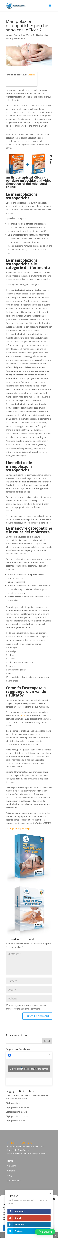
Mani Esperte (14, 35)
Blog (9, 1175)
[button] (53, 1199)
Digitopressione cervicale (17, 1116)
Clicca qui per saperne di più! (18, 828)
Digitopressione (13, 1103)
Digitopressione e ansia (16, 1111)
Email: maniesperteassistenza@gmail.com (26, 1153)
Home (10, 1160)
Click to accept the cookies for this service (29, 1068)
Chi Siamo (11, 1165)
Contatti (11, 1170)
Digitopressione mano (16, 1120)
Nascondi (31, 75)
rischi (22, 715)
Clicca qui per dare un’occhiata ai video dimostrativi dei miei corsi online (29, 182)
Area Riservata (14, 1180)
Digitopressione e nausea (17, 1107)
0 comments (19, 38)
